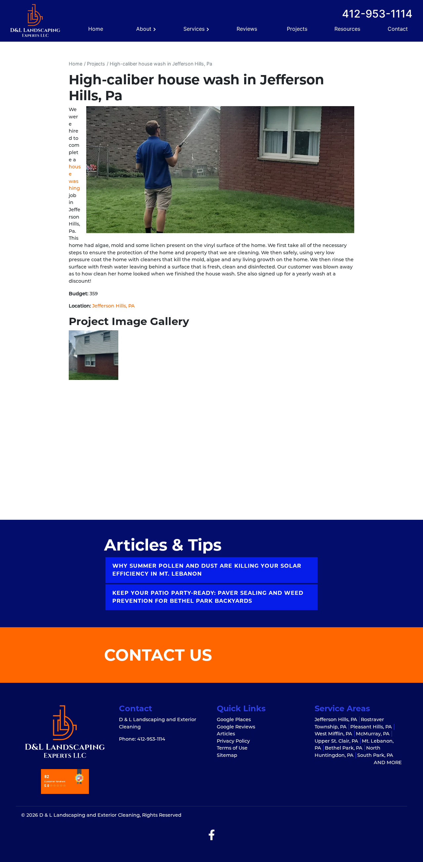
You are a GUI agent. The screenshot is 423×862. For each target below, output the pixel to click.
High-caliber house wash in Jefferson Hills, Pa (161, 63)
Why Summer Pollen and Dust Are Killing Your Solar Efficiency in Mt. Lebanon (206, 570)
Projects (96, 63)
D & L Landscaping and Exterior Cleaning (89, 815)
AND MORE (388, 762)
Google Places (234, 719)
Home (75, 63)
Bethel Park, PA (344, 748)
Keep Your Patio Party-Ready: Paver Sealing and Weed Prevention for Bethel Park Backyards (207, 597)
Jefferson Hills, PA (113, 306)
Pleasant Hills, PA (371, 727)
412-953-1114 (377, 14)
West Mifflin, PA (333, 734)
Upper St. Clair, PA (336, 741)
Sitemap (227, 755)
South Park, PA (375, 755)
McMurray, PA (373, 734)
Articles (226, 734)
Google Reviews (236, 727)
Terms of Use (232, 748)
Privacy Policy (233, 741)
